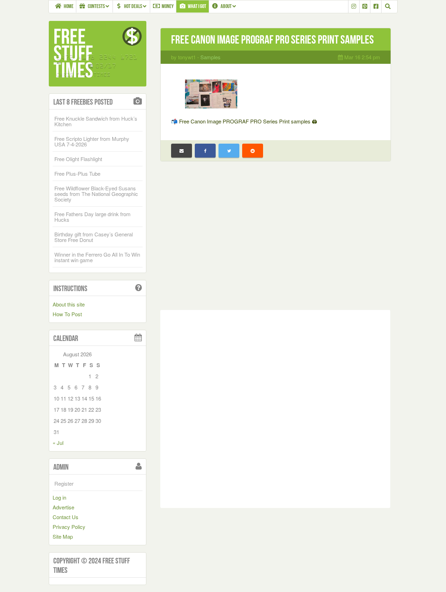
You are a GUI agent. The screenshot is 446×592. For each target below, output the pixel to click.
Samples (210, 57)
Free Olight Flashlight (78, 158)
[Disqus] (275, 407)
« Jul (58, 442)
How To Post (67, 314)
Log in (59, 497)
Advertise (63, 507)
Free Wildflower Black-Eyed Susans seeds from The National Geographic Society (96, 193)
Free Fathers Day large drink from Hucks (92, 216)
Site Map (63, 536)
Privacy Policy (69, 526)
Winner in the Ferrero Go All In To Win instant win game (97, 257)
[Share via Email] (181, 151)
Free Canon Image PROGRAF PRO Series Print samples (272, 39)
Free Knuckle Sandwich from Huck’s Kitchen (95, 121)
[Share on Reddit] (252, 151)
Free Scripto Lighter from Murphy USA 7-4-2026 (91, 141)
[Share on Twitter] (228, 151)
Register (64, 483)
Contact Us (65, 517)
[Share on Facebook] (205, 151)
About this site (69, 304)
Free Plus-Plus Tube (77, 173)
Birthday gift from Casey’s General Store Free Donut (93, 236)
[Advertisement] (275, 241)
